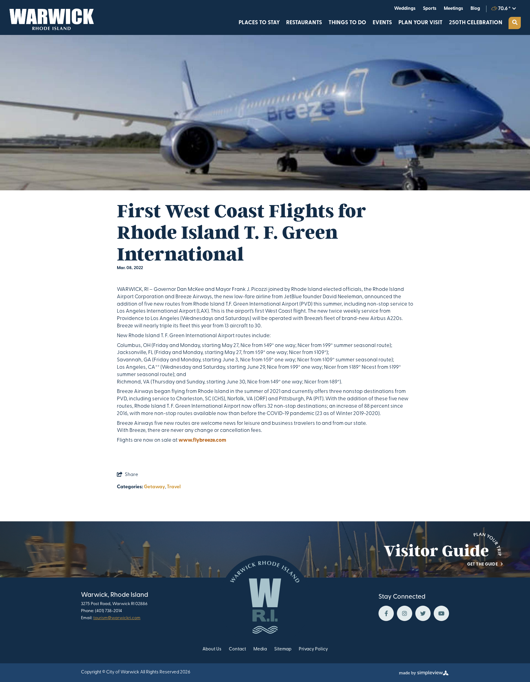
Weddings (405, 8)
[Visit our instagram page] (404, 613)
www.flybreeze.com (202, 440)
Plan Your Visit (420, 23)
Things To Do (347, 23)
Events (382, 23)
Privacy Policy (313, 649)
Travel (174, 487)
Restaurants (304, 23)
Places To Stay (259, 23)
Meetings (453, 8)
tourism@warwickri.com (116, 618)
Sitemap (282, 649)
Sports (429, 8)
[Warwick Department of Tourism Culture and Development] (50, 17)
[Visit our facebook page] (386, 613)
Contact (237, 649)
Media (260, 649)
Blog (475, 8)
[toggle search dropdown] (515, 23)
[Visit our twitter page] (423, 613)
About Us (211, 649)
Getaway (154, 487)
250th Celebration (475, 23)
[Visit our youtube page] (441, 613)
